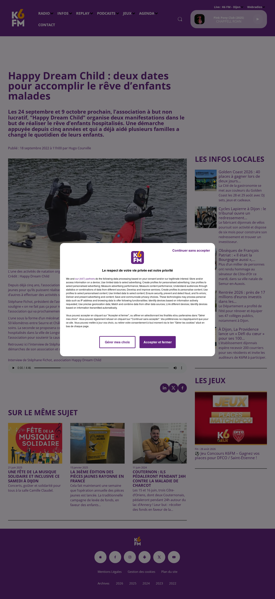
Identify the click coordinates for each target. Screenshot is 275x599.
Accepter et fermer (158, 342)
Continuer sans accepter (191, 250)
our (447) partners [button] (85, 278)
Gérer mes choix (117, 342)
